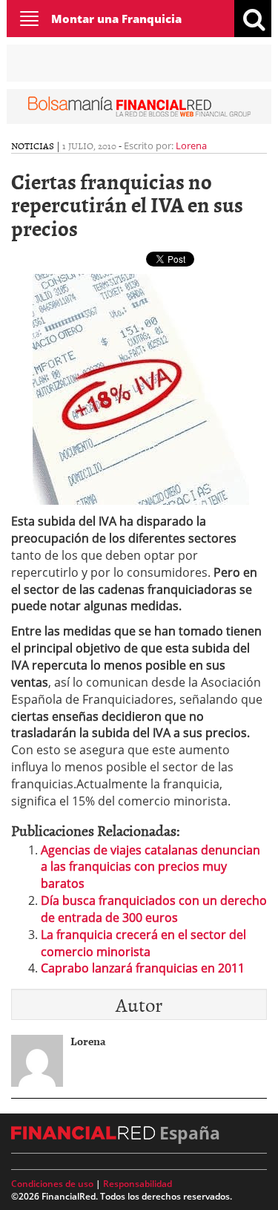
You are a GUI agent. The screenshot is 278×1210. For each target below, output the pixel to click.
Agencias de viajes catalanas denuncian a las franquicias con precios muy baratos (150, 867)
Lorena (191, 145)
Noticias (32, 145)
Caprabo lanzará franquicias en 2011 (143, 968)
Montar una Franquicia (116, 18)
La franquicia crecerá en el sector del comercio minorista (143, 943)
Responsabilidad (137, 1183)
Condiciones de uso (52, 1183)
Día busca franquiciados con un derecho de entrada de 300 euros (154, 909)
